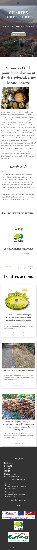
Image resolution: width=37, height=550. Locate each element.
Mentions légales (10, 475)
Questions (7, 471)
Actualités (8, 465)
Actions (7, 468)
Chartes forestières (18, 14)
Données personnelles (12, 476)
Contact (7, 473)
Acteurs (7, 470)
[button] (18, 3)
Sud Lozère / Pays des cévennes (18, 26)
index (6, 462)
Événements (8, 467)
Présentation (8, 464)
